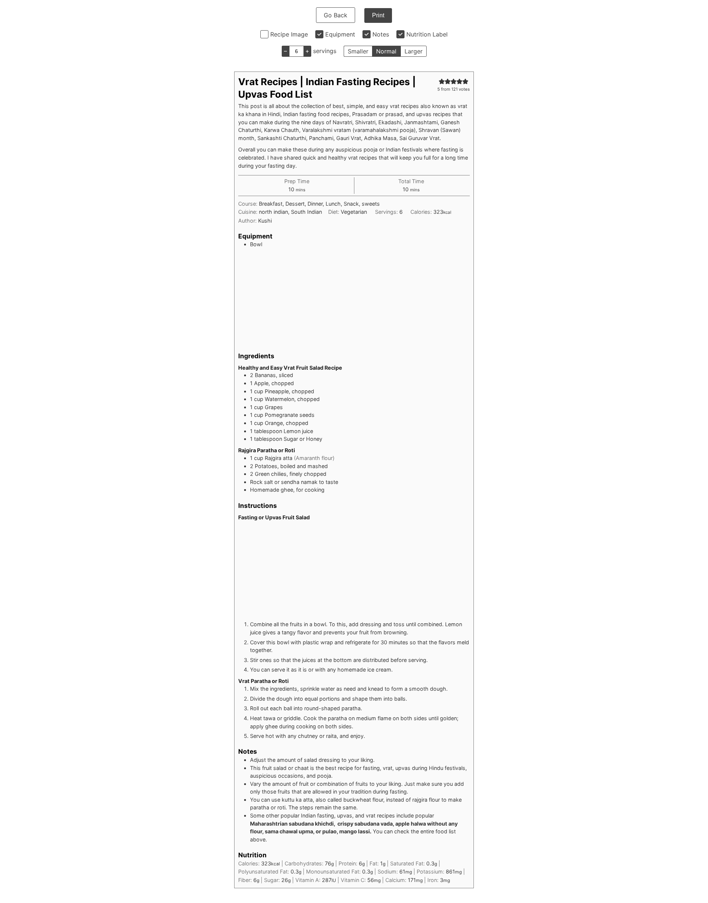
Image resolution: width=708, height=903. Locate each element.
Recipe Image (289, 34)
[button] (442, 81)
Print (378, 15)
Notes (380, 34)
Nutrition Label (427, 34)
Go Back (335, 15)
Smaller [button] (358, 51)
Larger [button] (414, 51)
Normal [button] (386, 51)
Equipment (340, 34)
